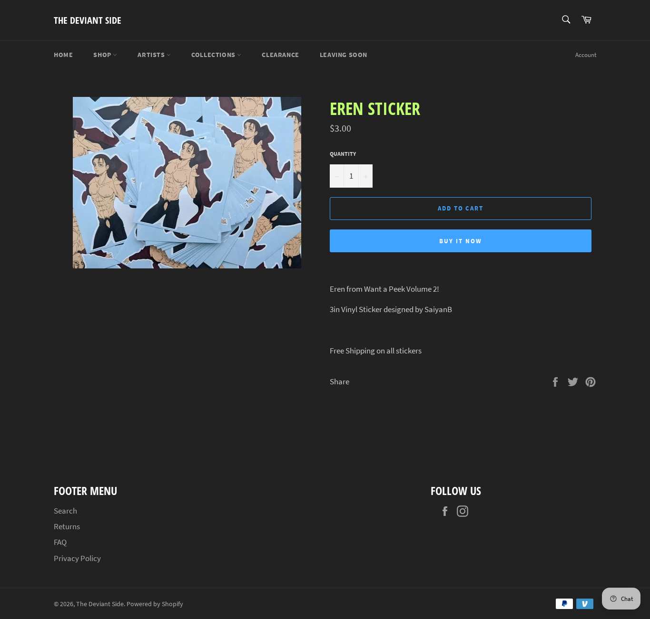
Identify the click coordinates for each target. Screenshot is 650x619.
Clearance (280, 54)
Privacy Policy (77, 558)
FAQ (60, 542)
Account (585, 55)
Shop (103, 54)
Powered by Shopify (155, 604)
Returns (67, 526)
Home (63, 54)
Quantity (343, 153)
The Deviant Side (87, 20)
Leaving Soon (343, 54)
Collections (214, 54)
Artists (152, 54)
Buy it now (460, 241)
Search (65, 510)
